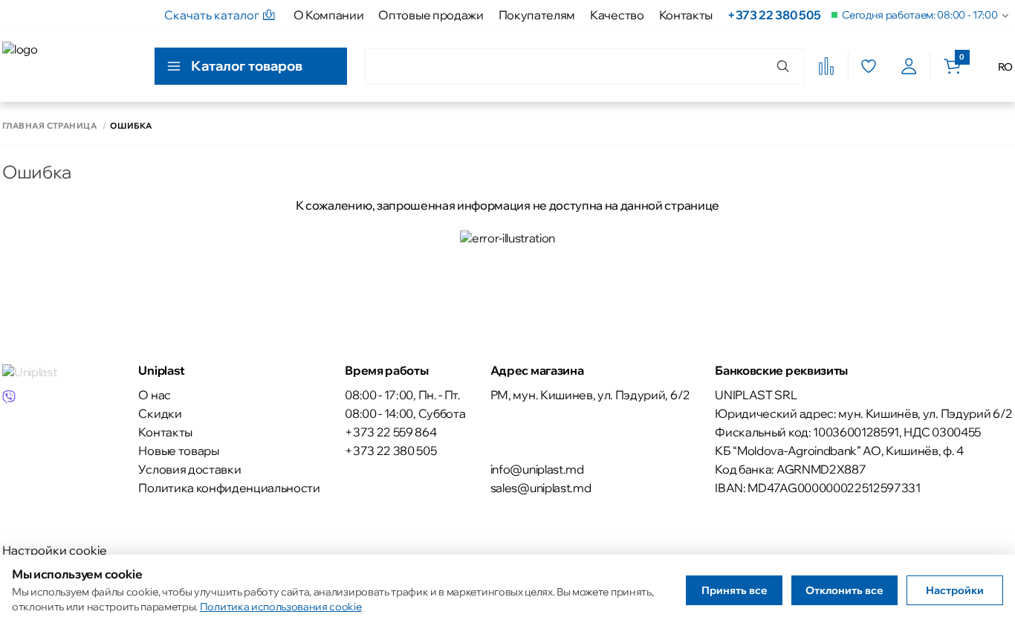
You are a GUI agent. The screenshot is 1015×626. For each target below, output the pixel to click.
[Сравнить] (826, 66)
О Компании (329, 14)
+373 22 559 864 (390, 432)
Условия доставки (189, 469)
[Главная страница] (69, 66)
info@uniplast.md (537, 469)
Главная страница (49, 126)
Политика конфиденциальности (229, 487)
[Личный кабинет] (909, 66)
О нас (154, 394)
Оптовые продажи (430, 14)
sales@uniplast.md (540, 487)
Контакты (686, 14)
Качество (616, 14)
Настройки (955, 590)
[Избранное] (868, 66)
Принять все (734, 590)
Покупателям (537, 14)
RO (1005, 67)
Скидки (159, 413)
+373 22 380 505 (773, 14)
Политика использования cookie (281, 606)
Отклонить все (844, 590)
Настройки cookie (54, 550)
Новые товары (178, 450)
